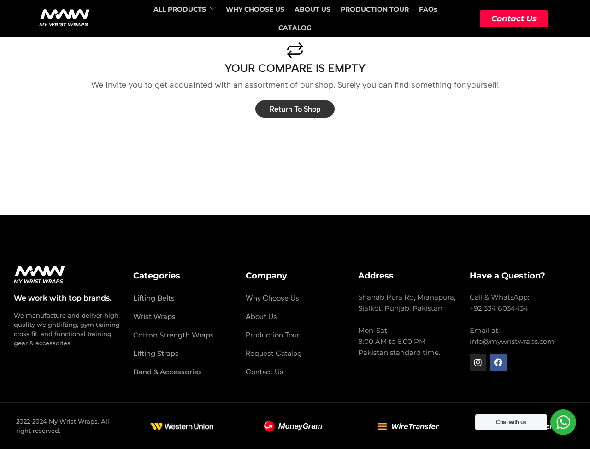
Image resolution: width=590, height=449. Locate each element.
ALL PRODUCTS (179, 9)
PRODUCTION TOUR (375, 9)
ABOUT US (312, 9)
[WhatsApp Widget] (563, 422)
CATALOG (295, 28)
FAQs (428, 9)
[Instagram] (478, 362)
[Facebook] (498, 362)
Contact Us (514, 18)
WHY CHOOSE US (255, 9)
